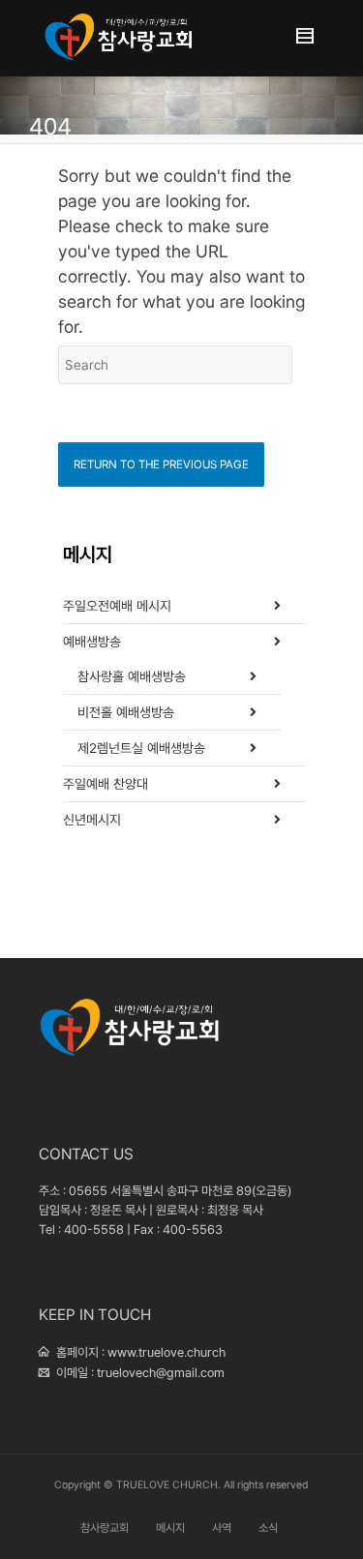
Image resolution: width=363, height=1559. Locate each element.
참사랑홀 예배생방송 (131, 676)
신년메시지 (92, 819)
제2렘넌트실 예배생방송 (141, 748)
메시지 (170, 1528)
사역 (221, 1528)
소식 (268, 1528)
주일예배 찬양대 (105, 784)
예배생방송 (92, 641)
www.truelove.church (166, 1352)
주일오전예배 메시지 (117, 606)
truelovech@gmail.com (161, 1372)
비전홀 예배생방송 (125, 712)
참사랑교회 (104, 1528)
